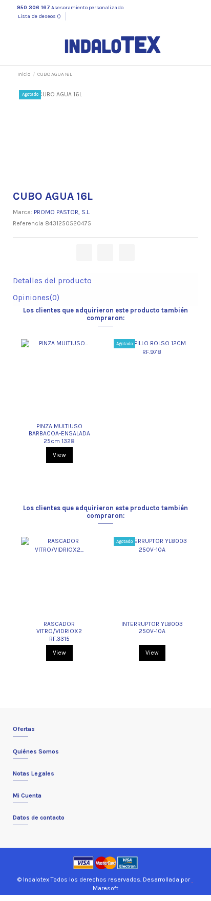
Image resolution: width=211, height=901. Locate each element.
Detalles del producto (52, 281)
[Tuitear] (105, 252)
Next (194, 405)
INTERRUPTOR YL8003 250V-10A (152, 627)
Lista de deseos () (39, 16)
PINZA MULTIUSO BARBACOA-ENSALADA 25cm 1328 (59, 434)
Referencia (28, 223)
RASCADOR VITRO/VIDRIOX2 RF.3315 (59, 631)
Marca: (22, 212)
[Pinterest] (127, 252)
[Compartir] (84, 252)
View (59, 454)
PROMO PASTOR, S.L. (62, 212)
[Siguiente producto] (190, 74)
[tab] (105, 281)
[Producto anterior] (181, 74)
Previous (16, 405)
